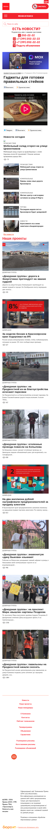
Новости (25, 700)
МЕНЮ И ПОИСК (25, 16)
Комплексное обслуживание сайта (28, 827)
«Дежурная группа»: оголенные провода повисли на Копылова (22, 445)
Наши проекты (14, 238)
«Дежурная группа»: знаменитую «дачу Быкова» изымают (23, 555)
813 (6, 513)
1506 (7, 623)
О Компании (26, 714)
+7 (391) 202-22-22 (28, 38)
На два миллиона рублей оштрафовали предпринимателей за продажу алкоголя (25, 502)
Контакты (25, 717)
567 (6, 402)
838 (6, 457)
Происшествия (10, 143)
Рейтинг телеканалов (25, 721)
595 (6, 292)
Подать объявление (28, 45)
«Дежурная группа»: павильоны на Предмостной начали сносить (24, 665)
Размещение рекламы (25, 741)
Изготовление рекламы (25, 744)
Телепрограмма (25, 727)
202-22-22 (28, 35)
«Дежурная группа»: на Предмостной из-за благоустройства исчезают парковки (25, 389)
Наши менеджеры (25, 708)
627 (6, 345)
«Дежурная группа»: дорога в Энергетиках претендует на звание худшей (24, 279)
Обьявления (26, 731)
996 (6, 568)
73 (8, 159)
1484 (7, 678)
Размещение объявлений (25, 748)
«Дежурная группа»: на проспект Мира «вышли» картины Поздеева (23, 610)
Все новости (9, 234)
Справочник (25, 734)
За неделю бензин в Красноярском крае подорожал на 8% (24, 335)
